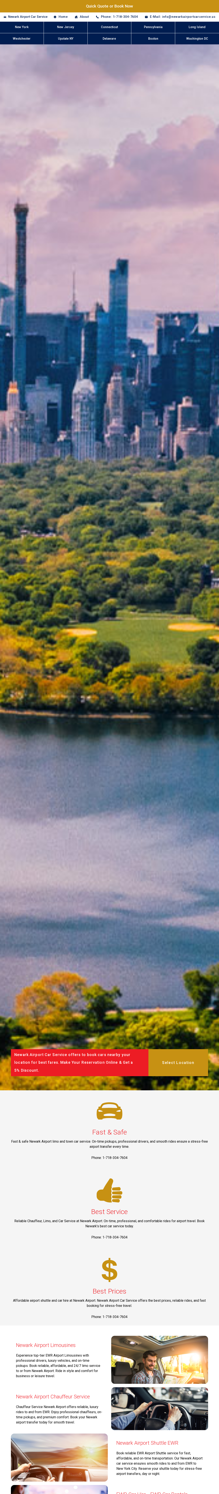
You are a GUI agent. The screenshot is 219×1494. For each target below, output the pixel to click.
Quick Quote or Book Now (109, 6)
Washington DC (197, 39)
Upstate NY (65, 39)
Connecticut (109, 27)
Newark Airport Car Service (27, 17)
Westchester (22, 39)
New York (22, 27)
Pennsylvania (153, 27)
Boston (153, 39)
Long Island (197, 27)
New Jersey (65, 27)
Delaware (109, 39)
